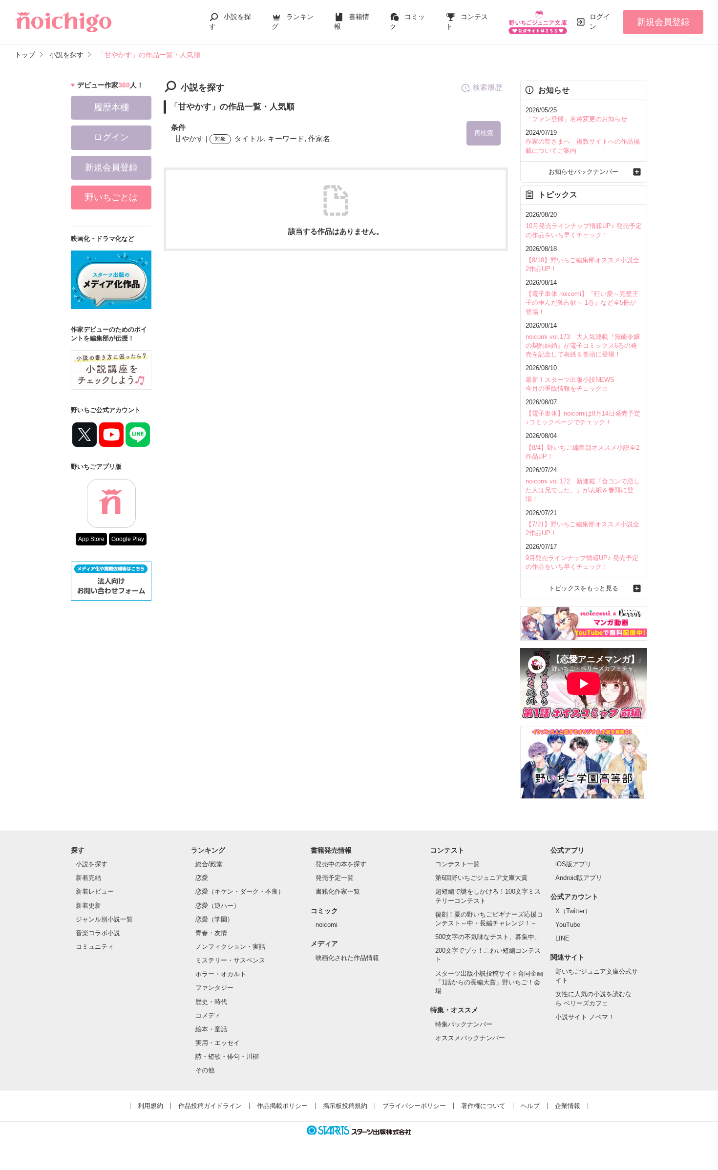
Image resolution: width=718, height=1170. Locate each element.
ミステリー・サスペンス (230, 960)
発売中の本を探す (341, 864)
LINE (562, 938)
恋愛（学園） (214, 919)
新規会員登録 (663, 22)
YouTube (567, 924)
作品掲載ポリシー (282, 1105)
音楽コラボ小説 (98, 933)
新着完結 (88, 877)
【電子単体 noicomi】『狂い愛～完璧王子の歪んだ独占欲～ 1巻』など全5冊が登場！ (582, 302)
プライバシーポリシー (414, 1105)
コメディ (208, 1015)
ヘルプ (530, 1105)
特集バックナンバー (463, 1024)
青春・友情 (211, 933)
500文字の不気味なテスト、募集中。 (488, 936)
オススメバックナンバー (470, 1038)
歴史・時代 (211, 1001)
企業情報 (567, 1105)
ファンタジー (214, 987)
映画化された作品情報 (347, 957)
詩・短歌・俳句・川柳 (227, 1056)
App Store (91, 539)
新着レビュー (95, 891)
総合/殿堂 (209, 864)
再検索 (483, 133)
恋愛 (201, 877)
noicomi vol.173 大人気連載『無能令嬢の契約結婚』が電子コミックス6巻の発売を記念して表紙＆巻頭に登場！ (583, 345)
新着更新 (88, 905)
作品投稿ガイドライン (210, 1105)
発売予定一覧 (335, 877)
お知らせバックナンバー (583, 171)
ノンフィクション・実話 (230, 946)
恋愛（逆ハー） (217, 905)
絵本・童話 (211, 1029)
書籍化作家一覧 (338, 891)
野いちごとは (111, 197)
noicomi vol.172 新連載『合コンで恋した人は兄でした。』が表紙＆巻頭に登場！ (583, 490)
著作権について (483, 1105)
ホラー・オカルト (220, 974)
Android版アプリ (578, 877)
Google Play (127, 539)
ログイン (600, 21)
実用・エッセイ (217, 1042)
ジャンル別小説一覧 (104, 919)
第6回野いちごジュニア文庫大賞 (481, 877)
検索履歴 (487, 87)
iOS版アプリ (573, 864)
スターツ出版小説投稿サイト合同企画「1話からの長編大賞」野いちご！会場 (489, 982)
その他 (204, 1070)
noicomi (327, 924)
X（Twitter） (573, 911)
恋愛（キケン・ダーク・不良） (239, 891)
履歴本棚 (111, 107)
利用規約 (150, 1105)
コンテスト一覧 (457, 864)
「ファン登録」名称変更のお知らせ (576, 119)
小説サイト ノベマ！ (584, 1017)
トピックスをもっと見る (583, 588)
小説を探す (91, 864)
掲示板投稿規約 (345, 1105)
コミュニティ (95, 946)
